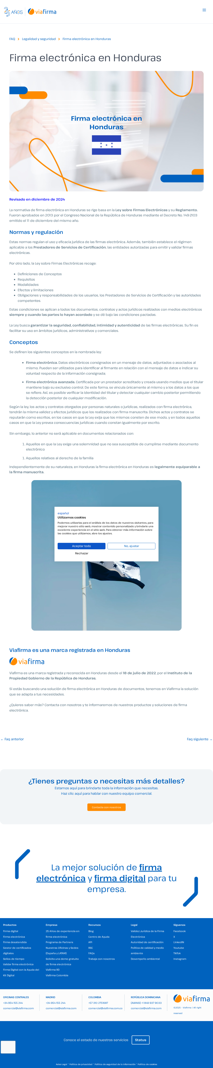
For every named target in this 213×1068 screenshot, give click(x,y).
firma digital (120, 878)
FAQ (12, 39)
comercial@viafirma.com (18, 1008)
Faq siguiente (200, 739)
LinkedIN (178, 942)
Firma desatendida (15, 942)
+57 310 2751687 (98, 1002)
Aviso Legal (61, 1064)
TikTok (177, 953)
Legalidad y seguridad (39, 39)
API (90, 942)
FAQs (91, 953)
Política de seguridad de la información (115, 1064)
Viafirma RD (52, 969)
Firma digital (10, 931)
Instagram (179, 958)
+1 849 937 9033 (151, 1002)
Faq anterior (12, 739)
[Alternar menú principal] (204, 10)
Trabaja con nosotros (101, 958)
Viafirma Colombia (57, 975)
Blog (91, 931)
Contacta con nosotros (106, 807)
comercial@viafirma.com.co (105, 1008)
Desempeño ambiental (145, 958)
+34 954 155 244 (13, 1002)
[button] (63, 513)
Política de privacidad (80, 1064)
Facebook (179, 931)
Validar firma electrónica (18, 964)
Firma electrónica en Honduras (87, 39)
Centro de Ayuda (98, 936)
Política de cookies (147, 1064)
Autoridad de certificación (147, 942)
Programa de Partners (59, 942)
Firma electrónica (14, 936)
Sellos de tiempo (13, 958)
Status (140, 1040)
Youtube (178, 947)
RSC (90, 947)
